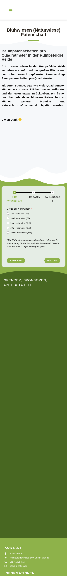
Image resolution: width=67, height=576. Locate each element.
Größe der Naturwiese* (18, 208)
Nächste (52, 260)
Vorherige (16, 260)
